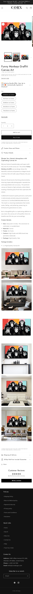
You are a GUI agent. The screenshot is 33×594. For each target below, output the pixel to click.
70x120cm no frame (9, 110)
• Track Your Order (9, 548)
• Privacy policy (8, 508)
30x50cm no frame (8, 94)
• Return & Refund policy (10, 500)
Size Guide (4, 117)
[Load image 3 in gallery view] (25, 57)
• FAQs (5, 544)
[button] (2, 8)
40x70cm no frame (8, 98)
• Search (6, 532)
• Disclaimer (7, 516)
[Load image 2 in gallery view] (16, 57)
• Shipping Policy (8, 496)
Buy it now (16, 137)
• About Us (7, 536)
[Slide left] (2, 58)
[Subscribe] (27, 576)
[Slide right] (31, 58)
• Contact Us (7, 540)
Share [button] (5, 464)
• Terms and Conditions (10, 512)
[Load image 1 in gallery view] (8, 57)
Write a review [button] (16, 481)
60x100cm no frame (9, 106)
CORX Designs (17, 590)
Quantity (3, 122)
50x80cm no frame (8, 102)
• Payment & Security (9, 504)
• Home (6, 528)
